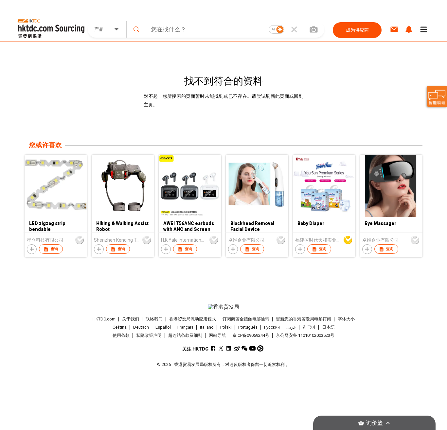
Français (185, 327)
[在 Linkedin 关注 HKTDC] (229, 348)
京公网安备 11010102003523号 (305, 335)
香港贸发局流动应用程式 (192, 319)
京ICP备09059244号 (250, 335)
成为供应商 (357, 30)
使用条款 (121, 335)
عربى (291, 327)
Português (248, 327)
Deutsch (141, 327)
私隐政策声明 (149, 335)
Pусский (272, 327)
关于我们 (130, 319)
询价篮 (374, 423)
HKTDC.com (104, 319)
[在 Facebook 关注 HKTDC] (213, 348)
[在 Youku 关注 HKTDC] (260, 348)
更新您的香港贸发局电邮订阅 (303, 319)
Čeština (120, 327)
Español (163, 327)
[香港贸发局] (223, 307)
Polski (226, 327)
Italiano (207, 327)
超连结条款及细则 (185, 335)
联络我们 (154, 319)
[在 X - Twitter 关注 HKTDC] (221, 348)
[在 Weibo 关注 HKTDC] (237, 348)
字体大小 (346, 319)
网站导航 (217, 335)
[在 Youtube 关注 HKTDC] (252, 348)
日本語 (328, 327)
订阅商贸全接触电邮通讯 (246, 319)
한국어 (309, 327)
